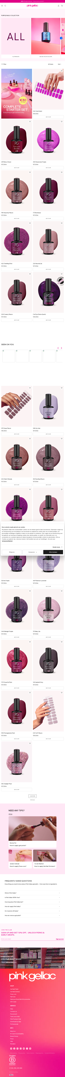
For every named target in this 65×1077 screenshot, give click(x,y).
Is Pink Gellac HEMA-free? (12, 897)
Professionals (14, 1024)
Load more (32, 796)
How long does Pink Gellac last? (14, 902)
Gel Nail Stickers (15, 991)
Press (12, 1039)
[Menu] (2, 6)
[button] (60, 64)
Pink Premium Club (15, 1019)
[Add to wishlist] (61, 70)
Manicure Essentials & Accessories (20, 999)
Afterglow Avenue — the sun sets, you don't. (32, 1)
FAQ (11, 1009)
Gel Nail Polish (14, 989)
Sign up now (60, 939)
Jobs (11, 1041)
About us (12, 1031)
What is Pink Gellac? (10, 893)
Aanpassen (31, 552)
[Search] (5, 6)
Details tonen (56, 547)
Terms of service (30, 1053)
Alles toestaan (53, 552)
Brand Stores (14, 1036)
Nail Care (12, 996)
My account (13, 1014)
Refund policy (13, 1053)
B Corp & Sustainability (17, 1034)
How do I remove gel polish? (13, 915)
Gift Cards (13, 1002)
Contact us (13, 1011)
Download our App (15, 1021)
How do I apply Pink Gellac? (13, 906)
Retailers (12, 1044)
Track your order (15, 1016)
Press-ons (13, 994)
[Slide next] (61, 38)
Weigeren (12, 552)
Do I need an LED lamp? (11, 911)
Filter (4, 64)
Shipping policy (39, 1053)
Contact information (50, 1053)
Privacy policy (21, 1053)
